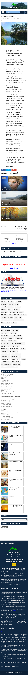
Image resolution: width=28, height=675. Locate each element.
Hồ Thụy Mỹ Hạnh (16, 335)
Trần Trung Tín (5, 356)
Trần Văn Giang (5, 359)
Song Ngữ (23, 314)
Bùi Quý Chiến (15, 330)
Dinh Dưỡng (4, 307)
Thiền (16, 317)
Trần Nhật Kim (14, 351)
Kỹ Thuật (16, 309)
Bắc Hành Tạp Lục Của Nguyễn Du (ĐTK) (10, 399)
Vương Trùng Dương (6, 367)
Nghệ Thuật (20, 312)
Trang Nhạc (11, 496)
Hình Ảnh (11, 307)
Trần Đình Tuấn (15, 359)
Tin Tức (3, 320)
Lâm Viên (11, 338)
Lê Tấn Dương (18, 338)
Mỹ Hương (4, 341)
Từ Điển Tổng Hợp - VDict (6, 386)
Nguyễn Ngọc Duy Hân (7, 343)
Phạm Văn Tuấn (14, 348)
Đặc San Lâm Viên (18, 672)
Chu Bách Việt (5, 333)
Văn (2, 322)
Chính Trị (10, 304)
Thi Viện (2, 378)
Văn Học (7, 322)
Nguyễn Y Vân (19, 18)
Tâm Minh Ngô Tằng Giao (7, 361)
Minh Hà (4, 177)
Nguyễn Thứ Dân (5, 346)
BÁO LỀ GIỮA (18, 301)
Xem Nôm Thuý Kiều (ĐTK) (7, 406)
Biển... (3, 203)
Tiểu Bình (22, 348)
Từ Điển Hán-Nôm (5, 380)
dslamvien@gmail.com (7, 631)
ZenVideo (13, 322)
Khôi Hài (10, 309)
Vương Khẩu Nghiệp (6, 364)
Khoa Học (3, 309)
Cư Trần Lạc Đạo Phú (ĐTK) (7, 402)
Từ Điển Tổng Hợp (5, 384)
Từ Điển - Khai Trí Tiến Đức (7, 383)
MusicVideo (4, 312)
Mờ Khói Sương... (6, 218)
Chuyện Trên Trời (13, 444)
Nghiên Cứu (12, 312)
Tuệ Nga (23, 359)
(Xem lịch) (14, 243)
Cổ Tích (17, 304)
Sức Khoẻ (10, 317)
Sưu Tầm (3, 317)
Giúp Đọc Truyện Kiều (5, 375)
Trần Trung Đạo (15, 356)
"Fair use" (14, 610)
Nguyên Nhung (12, 341)
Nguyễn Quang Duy (20, 343)
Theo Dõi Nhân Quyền (6, 393)
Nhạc (9, 314)
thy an (16, 367)
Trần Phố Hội (4, 351)
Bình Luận (3, 304)
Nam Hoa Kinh (4, 377)
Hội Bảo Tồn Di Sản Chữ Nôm (7, 374)
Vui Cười (21, 320)
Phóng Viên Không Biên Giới (7, 391)
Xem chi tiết (14, 268)
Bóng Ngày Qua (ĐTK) (6, 400)
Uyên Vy (18, 361)
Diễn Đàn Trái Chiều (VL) (6, 403)
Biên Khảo (10, 301)
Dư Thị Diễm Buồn (5, 335)
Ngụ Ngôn (3, 314)
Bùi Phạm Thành (5, 330)
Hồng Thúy (4, 338)
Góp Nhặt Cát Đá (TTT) (6, 404)
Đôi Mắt (4, 187)
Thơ (24, 18)
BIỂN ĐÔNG (3, 301)
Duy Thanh (13, 333)
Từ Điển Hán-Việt (4, 381)
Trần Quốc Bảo (5, 354)
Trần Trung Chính (16, 354)
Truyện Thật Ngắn (12, 320)
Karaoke (18, 307)
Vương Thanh (16, 364)
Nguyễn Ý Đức (5, 348)
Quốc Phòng (16, 314)
